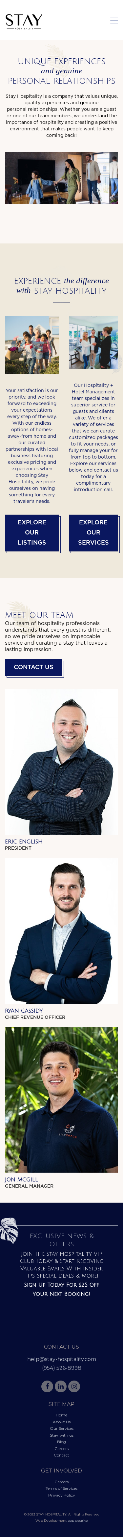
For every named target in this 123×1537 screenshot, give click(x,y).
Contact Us (33, 667)
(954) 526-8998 (61, 1368)
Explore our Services (93, 533)
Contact (61, 1455)
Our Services (61, 1428)
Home (61, 1415)
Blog (61, 1441)
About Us (62, 1421)
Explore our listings (32, 533)
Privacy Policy (61, 1495)
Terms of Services (61, 1488)
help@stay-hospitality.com (61, 1359)
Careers (61, 1448)
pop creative (78, 1520)
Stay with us (61, 1435)
